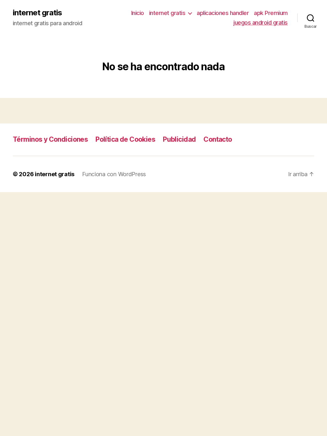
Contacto (217, 139)
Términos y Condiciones (50, 139)
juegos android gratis (260, 22)
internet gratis (37, 13)
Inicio (137, 13)
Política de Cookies (125, 139)
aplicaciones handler (223, 13)
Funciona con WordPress (114, 174)
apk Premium (271, 13)
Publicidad (179, 139)
